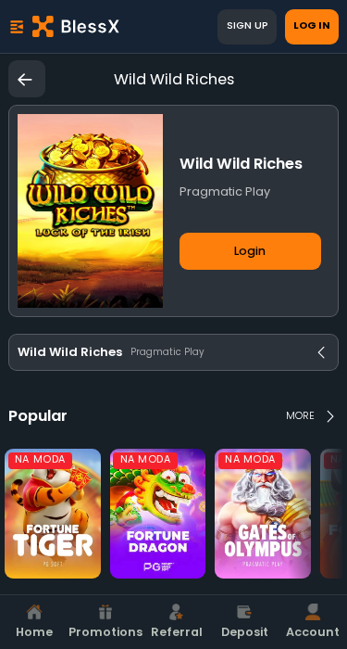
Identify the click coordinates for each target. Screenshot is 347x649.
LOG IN (311, 25)
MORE (300, 416)
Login (250, 251)
